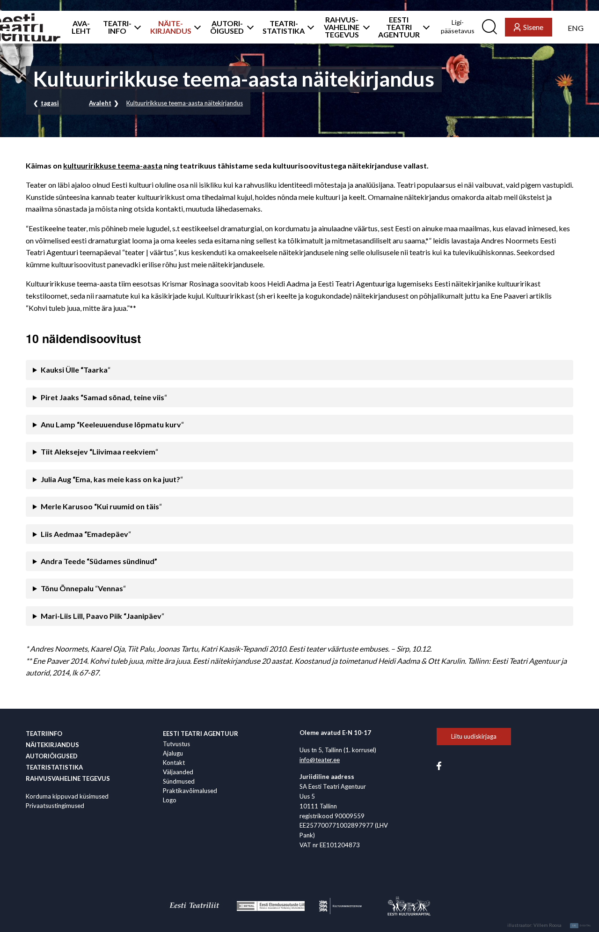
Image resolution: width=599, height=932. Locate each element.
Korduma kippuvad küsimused (67, 796)
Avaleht (100, 103)
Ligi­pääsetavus (458, 26)
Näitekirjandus (52, 745)
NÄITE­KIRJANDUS (170, 27)
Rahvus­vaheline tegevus (68, 778)
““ (83, 588)
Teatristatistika (54, 767)
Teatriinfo (44, 733)
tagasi (50, 103)
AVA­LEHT (81, 27)
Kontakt (174, 762)
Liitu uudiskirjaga (474, 736)
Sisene (533, 26)
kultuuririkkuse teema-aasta (112, 165)
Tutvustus (176, 744)
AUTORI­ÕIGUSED (227, 27)
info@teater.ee (320, 759)
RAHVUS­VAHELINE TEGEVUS (341, 27)
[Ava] (135, 27)
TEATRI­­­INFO (117, 27)
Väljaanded (178, 772)
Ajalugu (173, 753)
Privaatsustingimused (55, 805)
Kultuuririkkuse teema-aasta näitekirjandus (184, 103)
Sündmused (179, 781)
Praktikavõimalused (190, 790)
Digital (582, 925)
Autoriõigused (52, 756)
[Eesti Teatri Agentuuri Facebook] (439, 765)
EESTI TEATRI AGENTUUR (399, 27)
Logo (169, 800)
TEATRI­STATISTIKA (284, 27)
